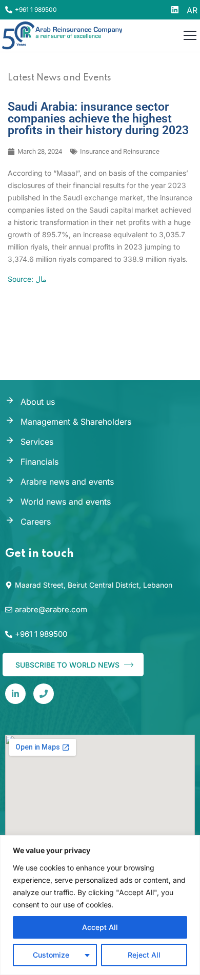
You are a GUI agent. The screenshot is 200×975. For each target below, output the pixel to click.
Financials (39, 462)
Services (37, 442)
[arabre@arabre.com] (8, 609)
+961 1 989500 (36, 9)
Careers (36, 521)
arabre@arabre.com (51, 609)
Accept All (100, 927)
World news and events (66, 501)
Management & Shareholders (76, 422)
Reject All (144, 954)
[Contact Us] (43, 693)
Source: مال (27, 279)
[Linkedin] (175, 10)
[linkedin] (15, 693)
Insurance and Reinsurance (119, 151)
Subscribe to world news (68, 664)
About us (38, 402)
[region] (100, 905)
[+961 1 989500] (8, 9)
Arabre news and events (67, 481)
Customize (51, 954)
